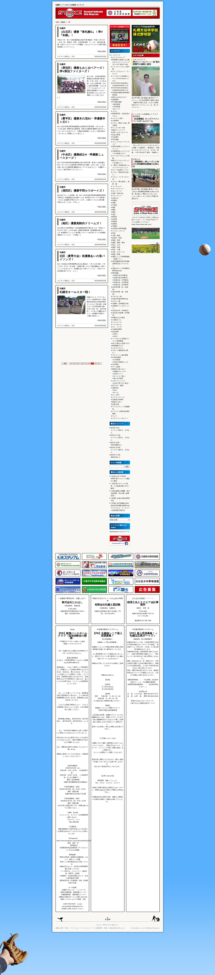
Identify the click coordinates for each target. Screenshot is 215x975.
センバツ (117, 109)
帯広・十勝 (116, 249)
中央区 (114, 205)
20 (74, 363)
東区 (113, 207)
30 (77, 363)
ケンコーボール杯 (118, 128)
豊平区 (114, 217)
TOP (57, 22)
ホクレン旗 (116, 301)
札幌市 (63, 22)
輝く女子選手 (118, 378)
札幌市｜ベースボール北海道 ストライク (70, 5)
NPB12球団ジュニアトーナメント (121, 148)
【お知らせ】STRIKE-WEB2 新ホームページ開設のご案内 (120, 478)
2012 (115, 334)
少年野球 (117, 360)
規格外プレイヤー (120, 371)
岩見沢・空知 (117, 238)
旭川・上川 (116, 245)
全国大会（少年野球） (122, 282)
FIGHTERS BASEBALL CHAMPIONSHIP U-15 (120, 84)
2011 (115, 336)
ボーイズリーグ (117, 189)
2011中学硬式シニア (121, 362)
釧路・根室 (116, 254)
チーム (116, 392)
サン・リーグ (117, 327)
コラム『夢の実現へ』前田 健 (121, 183)
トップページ (115, 55)
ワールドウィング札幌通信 (121, 408)
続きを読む (102, 51)
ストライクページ (118, 397)
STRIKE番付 (116, 357)
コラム (114, 111)
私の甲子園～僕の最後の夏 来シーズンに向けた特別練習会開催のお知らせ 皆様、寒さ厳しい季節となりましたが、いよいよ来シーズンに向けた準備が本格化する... (145, 193)
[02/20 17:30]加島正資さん (115, 456)
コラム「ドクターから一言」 (121, 178)
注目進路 (115, 139)
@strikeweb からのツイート (119, 531)
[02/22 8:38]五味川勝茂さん (116, 444)
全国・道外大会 (117, 193)
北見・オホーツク (118, 252)
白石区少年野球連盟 (119, 228)
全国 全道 (115, 404)
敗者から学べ (117, 402)
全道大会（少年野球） (122, 285)
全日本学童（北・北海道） (120, 288)
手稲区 (114, 226)
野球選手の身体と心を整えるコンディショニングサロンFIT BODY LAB (121, 62)
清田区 (114, 224)
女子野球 (115, 364)
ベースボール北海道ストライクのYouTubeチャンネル (121, 78)
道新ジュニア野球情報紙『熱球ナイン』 (121, 258)
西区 (113, 210)
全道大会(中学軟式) (121, 278)
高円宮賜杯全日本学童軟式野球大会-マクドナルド (121, 263)
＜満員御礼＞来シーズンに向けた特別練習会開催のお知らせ (146, 163)
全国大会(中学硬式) (121, 275)
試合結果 (115, 331)
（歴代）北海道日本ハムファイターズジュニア (121, 166)
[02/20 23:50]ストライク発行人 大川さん (120, 450)
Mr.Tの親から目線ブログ (121, 343)
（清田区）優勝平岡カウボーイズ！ (82, 190)
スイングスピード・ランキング (121, 73)
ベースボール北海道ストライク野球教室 (121, 340)
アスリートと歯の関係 (120, 355)
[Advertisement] (82, 345)
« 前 (81, 363)
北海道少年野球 (117, 399)
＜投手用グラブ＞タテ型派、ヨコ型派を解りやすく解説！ (120, 486)
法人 (115, 390)
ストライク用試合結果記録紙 (121, 412)
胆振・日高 (116, 240)
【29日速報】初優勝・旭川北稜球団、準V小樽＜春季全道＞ (120, 493)
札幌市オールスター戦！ (75, 292)
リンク (114, 416)
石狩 (113, 233)
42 (85, 363)
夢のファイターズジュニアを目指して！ (121, 162)
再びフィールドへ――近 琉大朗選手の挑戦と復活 (146, 63)
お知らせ (115, 198)
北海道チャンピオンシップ (121, 307)
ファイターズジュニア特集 (121, 157)
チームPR (115, 395)
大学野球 (115, 121)
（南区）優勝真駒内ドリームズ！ (81, 223)
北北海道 (117, 106)
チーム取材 (116, 367)
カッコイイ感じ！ (120, 376)
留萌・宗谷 (116, 247)
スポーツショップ (118, 381)
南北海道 (117, 104)
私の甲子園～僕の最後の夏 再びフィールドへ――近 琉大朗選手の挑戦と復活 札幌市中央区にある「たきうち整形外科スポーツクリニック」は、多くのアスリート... (145, 102)
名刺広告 (115, 388)
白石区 (114, 219)
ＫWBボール (116, 320)
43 (89, 363)
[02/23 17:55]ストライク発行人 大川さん (120, 437)
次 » (99, 363)
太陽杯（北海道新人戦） (121, 303)
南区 (113, 212)
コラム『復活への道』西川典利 (121, 124)
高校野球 (115, 99)
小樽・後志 (116, 235)
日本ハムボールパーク (120, 132)
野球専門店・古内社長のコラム (121, 115)
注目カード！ (118, 374)
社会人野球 (116, 135)
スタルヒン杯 (117, 296)
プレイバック (117, 196)
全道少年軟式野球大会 (120, 299)
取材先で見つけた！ (119, 369)
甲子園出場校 (117, 102)
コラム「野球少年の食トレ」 (121, 173)
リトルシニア (117, 186)
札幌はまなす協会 (118, 317)
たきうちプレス (117, 348)
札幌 (113, 203)
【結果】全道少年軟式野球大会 (120, 499)
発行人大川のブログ (119, 97)
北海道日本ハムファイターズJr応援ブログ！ (121, 152)
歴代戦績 (115, 273)
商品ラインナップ (118, 130)
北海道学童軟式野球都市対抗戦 (121, 94)
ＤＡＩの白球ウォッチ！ (121, 170)
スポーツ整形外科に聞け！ (120, 351)
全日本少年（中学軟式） (121, 310)
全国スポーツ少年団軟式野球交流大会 (121, 269)
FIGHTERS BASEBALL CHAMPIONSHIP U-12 (120, 89)
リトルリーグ (117, 322)
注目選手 (115, 137)
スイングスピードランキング (121, 143)
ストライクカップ (118, 57)
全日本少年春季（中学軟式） (121, 314)
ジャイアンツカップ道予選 (121, 68)
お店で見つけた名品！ (122, 383)
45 (96, 363)
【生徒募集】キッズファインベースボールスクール (146, 120)
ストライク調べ (117, 118)
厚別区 (114, 221)
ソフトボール (117, 324)
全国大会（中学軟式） (122, 280)
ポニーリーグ (117, 191)
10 (71, 363)
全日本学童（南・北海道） (120, 293)
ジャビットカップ (118, 231)
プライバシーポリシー (120, 418)
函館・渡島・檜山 (118, 242)
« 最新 (64, 363)
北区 (113, 214)
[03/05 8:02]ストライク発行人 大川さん (120, 430)
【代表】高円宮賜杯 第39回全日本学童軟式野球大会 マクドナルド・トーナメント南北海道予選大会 (120, 506)
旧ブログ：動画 (117, 385)
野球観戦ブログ (117, 346)
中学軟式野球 (117, 329)
